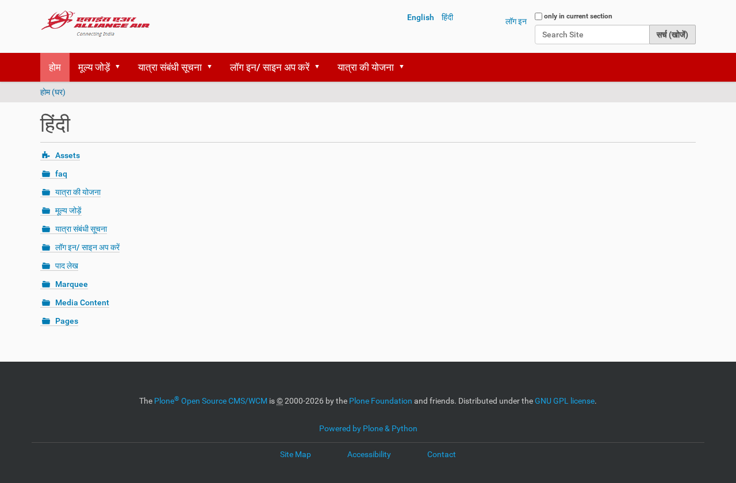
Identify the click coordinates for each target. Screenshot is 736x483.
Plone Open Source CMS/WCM (210, 400)
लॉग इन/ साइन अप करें (269, 67)
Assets (67, 155)
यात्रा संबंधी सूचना (170, 67)
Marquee (71, 284)
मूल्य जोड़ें (94, 67)
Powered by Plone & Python (368, 428)
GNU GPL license (565, 400)
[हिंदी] (95, 23)
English (420, 17)
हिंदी (447, 17)
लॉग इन (516, 21)
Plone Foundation (380, 400)
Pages (66, 320)
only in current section (578, 16)
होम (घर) (53, 92)
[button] (121, 67)
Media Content (82, 302)
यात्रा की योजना (366, 67)
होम (55, 67)
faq (61, 173)
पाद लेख (66, 265)
